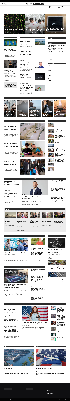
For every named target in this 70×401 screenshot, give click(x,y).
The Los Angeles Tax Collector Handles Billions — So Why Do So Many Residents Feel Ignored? (60, 160)
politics (7, 209)
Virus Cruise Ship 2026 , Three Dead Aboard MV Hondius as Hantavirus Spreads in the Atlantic (50, 374)
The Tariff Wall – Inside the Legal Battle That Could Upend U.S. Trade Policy (46, 220)
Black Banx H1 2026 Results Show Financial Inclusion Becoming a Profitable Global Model (56, 251)
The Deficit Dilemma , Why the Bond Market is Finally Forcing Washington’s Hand (58, 198)
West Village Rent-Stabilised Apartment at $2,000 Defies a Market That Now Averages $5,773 (35, 113)
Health (46, 7)
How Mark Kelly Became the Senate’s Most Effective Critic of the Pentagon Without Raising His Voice (59, 221)
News (12, 7)
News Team (7, 222)
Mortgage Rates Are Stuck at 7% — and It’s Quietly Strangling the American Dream (60, 131)
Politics (36, 7)
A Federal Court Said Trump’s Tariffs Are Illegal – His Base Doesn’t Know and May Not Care (34, 221)
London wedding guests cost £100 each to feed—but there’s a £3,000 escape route (11, 128)
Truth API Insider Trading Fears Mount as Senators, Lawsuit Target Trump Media (55, 29)
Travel (38, 346)
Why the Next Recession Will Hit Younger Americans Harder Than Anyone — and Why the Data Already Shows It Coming (11, 319)
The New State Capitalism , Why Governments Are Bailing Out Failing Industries (57, 185)
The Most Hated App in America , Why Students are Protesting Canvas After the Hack (34, 323)
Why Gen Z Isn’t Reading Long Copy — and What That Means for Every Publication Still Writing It (11, 145)
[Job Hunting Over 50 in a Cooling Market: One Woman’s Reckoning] (47, 108)
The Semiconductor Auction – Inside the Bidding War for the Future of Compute (37, 273)
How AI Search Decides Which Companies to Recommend (38, 270)
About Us (50, 7)
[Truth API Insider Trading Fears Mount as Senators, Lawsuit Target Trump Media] (55, 24)
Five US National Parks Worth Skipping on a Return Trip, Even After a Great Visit (61, 268)
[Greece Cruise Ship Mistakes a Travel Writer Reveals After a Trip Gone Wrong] (19, 357)
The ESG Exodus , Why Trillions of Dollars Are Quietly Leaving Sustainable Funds (57, 204)
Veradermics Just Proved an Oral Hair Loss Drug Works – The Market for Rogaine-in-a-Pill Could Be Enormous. (37, 253)
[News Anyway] (35, 3)
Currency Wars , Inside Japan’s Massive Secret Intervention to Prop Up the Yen (11, 183)
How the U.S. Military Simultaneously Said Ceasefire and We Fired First (21, 221)
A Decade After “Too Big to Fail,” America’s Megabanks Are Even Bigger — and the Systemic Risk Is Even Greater (11, 330)
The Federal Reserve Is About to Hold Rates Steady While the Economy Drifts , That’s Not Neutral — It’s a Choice (58, 189)
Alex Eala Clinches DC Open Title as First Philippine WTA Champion (10, 49)
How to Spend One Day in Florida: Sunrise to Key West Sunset (26, 41)
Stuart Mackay (7, 32)
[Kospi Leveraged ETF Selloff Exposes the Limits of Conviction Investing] (14, 24)
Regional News (24, 320)
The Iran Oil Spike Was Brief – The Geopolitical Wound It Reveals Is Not (10, 220)
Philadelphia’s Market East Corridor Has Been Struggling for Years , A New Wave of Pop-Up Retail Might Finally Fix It (11, 163)
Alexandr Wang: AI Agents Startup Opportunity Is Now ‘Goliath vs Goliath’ (16, 373)
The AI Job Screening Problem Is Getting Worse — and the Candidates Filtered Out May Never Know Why (38, 289)
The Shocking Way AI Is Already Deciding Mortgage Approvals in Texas (60, 150)
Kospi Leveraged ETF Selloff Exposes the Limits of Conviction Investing (14, 30)
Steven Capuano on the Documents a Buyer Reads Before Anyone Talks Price (17, 375)
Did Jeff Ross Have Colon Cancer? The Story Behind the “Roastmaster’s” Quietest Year (37, 248)
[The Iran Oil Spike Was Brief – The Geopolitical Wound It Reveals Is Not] (10, 215)
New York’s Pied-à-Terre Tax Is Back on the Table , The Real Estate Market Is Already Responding (59, 126)
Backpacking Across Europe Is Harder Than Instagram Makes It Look (52, 267)
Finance (15, 7)
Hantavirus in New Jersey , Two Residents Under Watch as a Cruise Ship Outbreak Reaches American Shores (38, 261)
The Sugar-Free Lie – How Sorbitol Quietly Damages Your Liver (38, 257)
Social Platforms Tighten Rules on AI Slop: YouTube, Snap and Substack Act (26, 87)
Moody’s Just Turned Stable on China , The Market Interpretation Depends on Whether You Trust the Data (11, 308)
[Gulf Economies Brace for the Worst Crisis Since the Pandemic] (53, 334)
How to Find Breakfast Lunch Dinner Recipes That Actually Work (14, 371)
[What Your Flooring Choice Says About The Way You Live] (22, 108)
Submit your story (60, 7)
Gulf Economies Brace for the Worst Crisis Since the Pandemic (60, 335)
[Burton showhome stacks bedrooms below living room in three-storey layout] (51, 136)
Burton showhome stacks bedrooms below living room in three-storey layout (60, 136)
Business (20, 7)
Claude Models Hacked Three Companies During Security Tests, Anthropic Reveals (51, 280)
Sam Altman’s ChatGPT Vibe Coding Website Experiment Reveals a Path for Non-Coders (26, 76)
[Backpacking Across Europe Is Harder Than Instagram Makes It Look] (52, 262)
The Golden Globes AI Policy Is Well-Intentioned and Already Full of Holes (37, 277)
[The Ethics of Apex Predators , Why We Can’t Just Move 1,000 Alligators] (53, 329)
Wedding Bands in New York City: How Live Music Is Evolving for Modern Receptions (26, 53)
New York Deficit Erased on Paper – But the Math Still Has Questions (58, 201)
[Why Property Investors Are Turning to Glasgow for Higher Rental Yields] (51, 141)
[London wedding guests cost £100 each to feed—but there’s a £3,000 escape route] (32, 131)
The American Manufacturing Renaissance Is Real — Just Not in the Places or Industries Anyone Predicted (61, 310)
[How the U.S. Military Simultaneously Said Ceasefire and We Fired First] (22, 215)
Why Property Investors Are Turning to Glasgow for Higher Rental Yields (59, 141)
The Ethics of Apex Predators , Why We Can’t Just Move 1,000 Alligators (60, 330)
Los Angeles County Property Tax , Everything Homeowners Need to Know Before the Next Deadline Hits (60, 170)
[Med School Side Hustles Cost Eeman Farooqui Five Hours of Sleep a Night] (35, 24)
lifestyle (6, 121)
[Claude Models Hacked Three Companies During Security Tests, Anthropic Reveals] (52, 274)
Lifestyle (41, 7)
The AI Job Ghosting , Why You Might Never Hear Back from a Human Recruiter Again (37, 285)
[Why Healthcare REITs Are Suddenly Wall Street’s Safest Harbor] (16, 244)
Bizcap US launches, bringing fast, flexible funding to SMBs (33, 197)
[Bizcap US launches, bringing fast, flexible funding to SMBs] (35, 187)
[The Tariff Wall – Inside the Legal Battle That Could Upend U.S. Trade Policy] (47, 215)
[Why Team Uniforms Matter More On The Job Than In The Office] (10, 108)
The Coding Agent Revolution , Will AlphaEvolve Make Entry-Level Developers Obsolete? (36, 280)
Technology (26, 7)
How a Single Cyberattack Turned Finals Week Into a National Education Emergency (37, 293)
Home (48, 388)
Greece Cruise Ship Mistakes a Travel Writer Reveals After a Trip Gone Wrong (18, 368)
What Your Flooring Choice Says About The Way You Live (22, 114)
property (50, 121)
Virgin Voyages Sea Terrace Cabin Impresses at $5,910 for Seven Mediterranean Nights (61, 280)
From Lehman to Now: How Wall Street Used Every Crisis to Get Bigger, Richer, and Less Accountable (58, 193)
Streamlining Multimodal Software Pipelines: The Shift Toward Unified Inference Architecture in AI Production (15, 286)
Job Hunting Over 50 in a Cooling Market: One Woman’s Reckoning (47, 113)
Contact (55, 7)
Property (31, 7)
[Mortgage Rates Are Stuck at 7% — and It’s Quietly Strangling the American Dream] (51, 131)
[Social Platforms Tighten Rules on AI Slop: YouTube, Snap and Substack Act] (40, 88)
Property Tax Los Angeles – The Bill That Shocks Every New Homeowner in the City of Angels (60, 165)
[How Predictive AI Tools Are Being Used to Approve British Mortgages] (51, 155)
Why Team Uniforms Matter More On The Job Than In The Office (10, 113)
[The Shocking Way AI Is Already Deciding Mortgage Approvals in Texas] (51, 150)
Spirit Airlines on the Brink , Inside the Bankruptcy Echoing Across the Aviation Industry (50, 371)
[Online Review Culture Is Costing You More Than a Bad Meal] (60, 108)
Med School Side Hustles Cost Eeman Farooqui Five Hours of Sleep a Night (19, 1)
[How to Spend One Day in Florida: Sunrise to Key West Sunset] (40, 42)
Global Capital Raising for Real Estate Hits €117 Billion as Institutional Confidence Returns (60, 146)
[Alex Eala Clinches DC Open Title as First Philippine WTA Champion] (10, 42)
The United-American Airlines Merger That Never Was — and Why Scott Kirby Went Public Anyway (50, 368)
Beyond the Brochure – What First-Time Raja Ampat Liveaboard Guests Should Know (50, 376)
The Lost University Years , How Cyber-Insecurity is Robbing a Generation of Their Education (37, 298)
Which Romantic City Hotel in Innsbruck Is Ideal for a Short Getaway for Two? (10, 85)
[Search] (66, 7)
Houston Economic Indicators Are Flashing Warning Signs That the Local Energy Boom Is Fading (61, 340)
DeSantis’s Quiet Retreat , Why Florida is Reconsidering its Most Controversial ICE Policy (61, 324)
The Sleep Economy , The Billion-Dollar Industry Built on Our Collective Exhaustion (58, 181)
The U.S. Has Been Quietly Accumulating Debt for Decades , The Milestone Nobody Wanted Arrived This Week (11, 195)
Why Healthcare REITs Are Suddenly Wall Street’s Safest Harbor (14, 253)
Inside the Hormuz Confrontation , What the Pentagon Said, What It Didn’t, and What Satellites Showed (61, 317)
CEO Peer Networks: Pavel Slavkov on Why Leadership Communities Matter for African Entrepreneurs (26, 64)
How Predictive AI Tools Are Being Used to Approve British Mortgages (60, 155)
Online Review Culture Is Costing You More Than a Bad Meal (60, 113)
